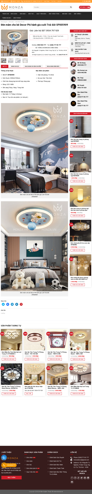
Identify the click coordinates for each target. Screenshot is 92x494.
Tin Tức (53, 1)
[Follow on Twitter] (86, 1)
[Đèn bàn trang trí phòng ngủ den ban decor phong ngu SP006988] (80, 196)
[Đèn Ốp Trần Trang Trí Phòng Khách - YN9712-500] (57, 339)
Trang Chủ (5, 13)
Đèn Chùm (14, 13)
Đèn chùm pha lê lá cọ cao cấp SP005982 (80, 244)
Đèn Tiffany (17, 18)
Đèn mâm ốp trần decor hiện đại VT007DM (33, 387)
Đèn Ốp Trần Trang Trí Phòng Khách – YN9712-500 (57, 353)
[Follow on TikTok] (78, 477)
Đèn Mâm (23, 13)
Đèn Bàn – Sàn (66, 13)
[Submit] (70, 7)
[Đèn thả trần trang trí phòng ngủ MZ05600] (80, 161)
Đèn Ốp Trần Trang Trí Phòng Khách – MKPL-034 (80, 353)
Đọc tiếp (28, 393)
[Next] (25, 43)
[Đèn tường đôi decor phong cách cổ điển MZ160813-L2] (80, 265)
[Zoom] (3, 54)
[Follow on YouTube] (89, 1)
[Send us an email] (88, 1)
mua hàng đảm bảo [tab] (53, 66)
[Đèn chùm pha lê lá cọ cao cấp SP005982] (80, 230)
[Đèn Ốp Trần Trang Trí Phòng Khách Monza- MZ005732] (11, 374)
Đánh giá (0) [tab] (15, 66)
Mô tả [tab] (5, 66)
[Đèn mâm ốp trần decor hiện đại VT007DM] (34, 374)
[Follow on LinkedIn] (88, 477)
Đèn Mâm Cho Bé (19, 21)
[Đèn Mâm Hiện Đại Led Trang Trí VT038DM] (80, 374)
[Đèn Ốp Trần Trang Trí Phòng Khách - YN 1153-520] (34, 339)
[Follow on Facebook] (82, 1)
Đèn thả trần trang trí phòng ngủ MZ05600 (80, 175)
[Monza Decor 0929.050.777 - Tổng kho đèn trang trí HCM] (15, 7)
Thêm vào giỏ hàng (77, 146)
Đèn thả (31, 13)
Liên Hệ (59, 1)
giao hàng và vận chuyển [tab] (33, 66)
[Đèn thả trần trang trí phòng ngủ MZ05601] (80, 127)
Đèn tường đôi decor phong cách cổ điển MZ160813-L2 (79, 278)
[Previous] (3, 43)
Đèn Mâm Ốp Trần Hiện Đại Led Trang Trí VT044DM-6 (11, 353)
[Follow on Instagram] (84, 1)
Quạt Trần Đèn (41, 13)
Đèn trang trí (4, 21)
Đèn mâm (11, 21)
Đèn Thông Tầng (54, 13)
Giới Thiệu (46, 1)
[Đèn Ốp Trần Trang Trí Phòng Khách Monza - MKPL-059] (57, 374)
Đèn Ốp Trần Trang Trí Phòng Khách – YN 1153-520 (34, 353)
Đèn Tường (77, 13)
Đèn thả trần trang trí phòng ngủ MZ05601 (80, 140)
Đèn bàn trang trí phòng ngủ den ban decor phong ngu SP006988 (80, 209)
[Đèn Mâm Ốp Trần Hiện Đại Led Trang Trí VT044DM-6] (11, 339)
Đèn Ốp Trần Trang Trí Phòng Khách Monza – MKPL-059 (57, 387)
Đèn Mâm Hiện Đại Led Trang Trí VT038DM (80, 387)
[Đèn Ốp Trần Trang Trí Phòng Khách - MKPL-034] (80, 339)
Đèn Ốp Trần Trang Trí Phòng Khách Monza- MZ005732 (11, 387)
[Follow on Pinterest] (84, 477)
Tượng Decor (6, 18)
